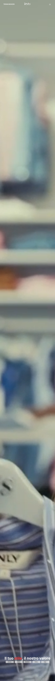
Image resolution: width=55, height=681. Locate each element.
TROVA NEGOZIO (9, 4)
